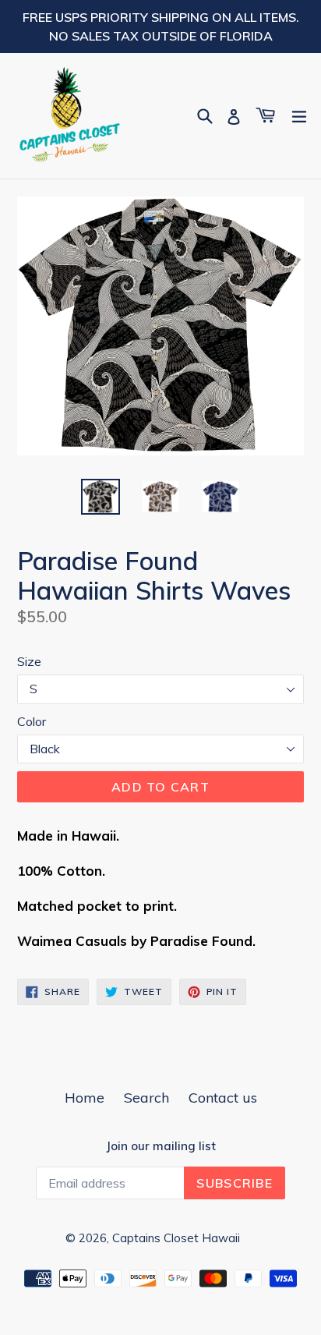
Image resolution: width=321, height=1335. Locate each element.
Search (146, 1098)
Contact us (223, 1098)
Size (29, 661)
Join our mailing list (161, 1146)
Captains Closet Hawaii (176, 1238)
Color (31, 721)
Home (84, 1098)
